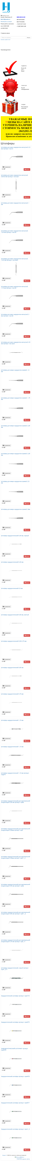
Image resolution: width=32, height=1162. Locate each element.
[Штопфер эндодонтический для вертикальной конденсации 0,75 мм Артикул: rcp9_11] (16, 950)
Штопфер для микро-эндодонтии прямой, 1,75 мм (15, 398)
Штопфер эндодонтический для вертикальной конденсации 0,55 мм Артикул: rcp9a (15, 885)
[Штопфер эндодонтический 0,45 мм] (16, 570)
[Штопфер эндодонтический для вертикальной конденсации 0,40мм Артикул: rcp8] (16, 839)
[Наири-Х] (16, 7)
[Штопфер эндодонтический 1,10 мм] (16, 729)
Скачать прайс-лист (5, 39)
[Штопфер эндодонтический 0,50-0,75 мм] (16, 650)
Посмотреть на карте (6, 21)
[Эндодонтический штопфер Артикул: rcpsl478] (16, 1085)
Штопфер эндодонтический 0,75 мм (12, 694)
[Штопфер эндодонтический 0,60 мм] (16, 676)
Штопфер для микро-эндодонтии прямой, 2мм (15, 509)
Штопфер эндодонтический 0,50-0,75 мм (13, 641)
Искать (28, 37)
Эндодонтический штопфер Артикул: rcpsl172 (15, 996)
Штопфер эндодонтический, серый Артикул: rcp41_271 (15, 968)
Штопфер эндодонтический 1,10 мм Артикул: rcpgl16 (15, 773)
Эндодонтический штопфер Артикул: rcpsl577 (15, 1103)
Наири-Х (4, 1155)
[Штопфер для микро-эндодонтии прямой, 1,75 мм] (16, 408)
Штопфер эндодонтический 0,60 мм (12, 667)
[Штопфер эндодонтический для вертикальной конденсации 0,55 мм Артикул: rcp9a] (16, 894)
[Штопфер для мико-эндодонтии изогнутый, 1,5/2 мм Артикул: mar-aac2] (16, 269)
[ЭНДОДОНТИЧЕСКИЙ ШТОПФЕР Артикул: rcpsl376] (16, 1058)
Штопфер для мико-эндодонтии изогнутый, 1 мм (15, 203)
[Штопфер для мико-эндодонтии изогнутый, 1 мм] (16, 213)
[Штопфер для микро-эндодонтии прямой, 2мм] (16, 518)
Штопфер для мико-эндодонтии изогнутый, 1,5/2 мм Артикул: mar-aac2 (14, 259)
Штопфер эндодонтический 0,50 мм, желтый (15, 615)
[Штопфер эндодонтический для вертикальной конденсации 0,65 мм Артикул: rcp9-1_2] (16, 922)
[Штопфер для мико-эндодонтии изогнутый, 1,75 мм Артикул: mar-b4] (16, 296)
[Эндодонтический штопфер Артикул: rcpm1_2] (16, 1138)
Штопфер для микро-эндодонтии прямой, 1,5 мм (15, 370)
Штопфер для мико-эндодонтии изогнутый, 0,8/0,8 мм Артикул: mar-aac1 (14, 175)
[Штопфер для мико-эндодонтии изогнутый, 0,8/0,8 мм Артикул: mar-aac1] (16, 185)
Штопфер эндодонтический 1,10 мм (12, 720)
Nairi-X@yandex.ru (5, 19)
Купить (27, 169)
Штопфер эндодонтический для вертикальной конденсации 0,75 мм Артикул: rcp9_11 (15, 940)
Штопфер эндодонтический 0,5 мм (12, 588)
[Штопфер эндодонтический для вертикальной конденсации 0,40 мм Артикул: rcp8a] (16, 811)
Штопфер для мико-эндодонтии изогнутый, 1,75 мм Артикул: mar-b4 (14, 287)
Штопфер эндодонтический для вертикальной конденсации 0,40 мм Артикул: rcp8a (15, 801)
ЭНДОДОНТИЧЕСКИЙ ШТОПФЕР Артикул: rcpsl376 (14, 1049)
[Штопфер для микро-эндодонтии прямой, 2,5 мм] (16, 491)
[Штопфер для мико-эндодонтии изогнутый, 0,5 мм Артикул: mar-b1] (16, 157)
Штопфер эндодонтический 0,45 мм (12, 562)
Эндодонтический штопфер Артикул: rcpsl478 (15, 1076)
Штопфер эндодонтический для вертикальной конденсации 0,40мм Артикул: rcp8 (15, 829)
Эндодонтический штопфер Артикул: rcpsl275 (15, 1022)
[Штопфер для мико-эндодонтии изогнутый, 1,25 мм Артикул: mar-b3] (16, 241)
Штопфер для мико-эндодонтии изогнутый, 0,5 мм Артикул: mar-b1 (15, 148)
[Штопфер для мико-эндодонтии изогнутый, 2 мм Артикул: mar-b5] (16, 324)
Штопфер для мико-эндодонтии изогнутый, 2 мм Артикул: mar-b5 (15, 315)
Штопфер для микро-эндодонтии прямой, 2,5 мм (15, 482)
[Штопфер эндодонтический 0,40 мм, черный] (16, 544)
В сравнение (7, 167)
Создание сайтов (23, 1159)
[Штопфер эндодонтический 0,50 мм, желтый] (16, 623)
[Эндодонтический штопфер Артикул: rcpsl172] (16, 1004)
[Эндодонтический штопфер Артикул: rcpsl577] (16, 1111)
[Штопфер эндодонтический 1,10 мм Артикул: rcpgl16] (16, 783)
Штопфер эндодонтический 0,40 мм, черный (15, 536)
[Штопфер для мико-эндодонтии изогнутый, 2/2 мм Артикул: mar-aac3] (16, 352)
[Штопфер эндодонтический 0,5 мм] (16, 597)
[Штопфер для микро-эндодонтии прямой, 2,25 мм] (16, 436)
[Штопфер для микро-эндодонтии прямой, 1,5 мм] (16, 380)
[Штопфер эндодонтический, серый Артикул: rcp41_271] (16, 978)
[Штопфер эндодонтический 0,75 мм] (16, 702)
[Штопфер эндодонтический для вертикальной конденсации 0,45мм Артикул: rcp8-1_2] (16, 866)
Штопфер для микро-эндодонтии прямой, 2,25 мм (15, 426)
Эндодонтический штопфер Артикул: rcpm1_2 (15, 1129)
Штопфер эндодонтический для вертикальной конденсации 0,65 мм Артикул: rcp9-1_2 (15, 913)
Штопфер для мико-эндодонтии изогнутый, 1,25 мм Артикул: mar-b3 (14, 231)
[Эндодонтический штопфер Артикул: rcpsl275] (16, 1031)
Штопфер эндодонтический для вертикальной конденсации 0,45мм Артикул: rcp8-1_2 (15, 857)
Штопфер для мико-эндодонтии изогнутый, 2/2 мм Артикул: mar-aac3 (15, 343)
